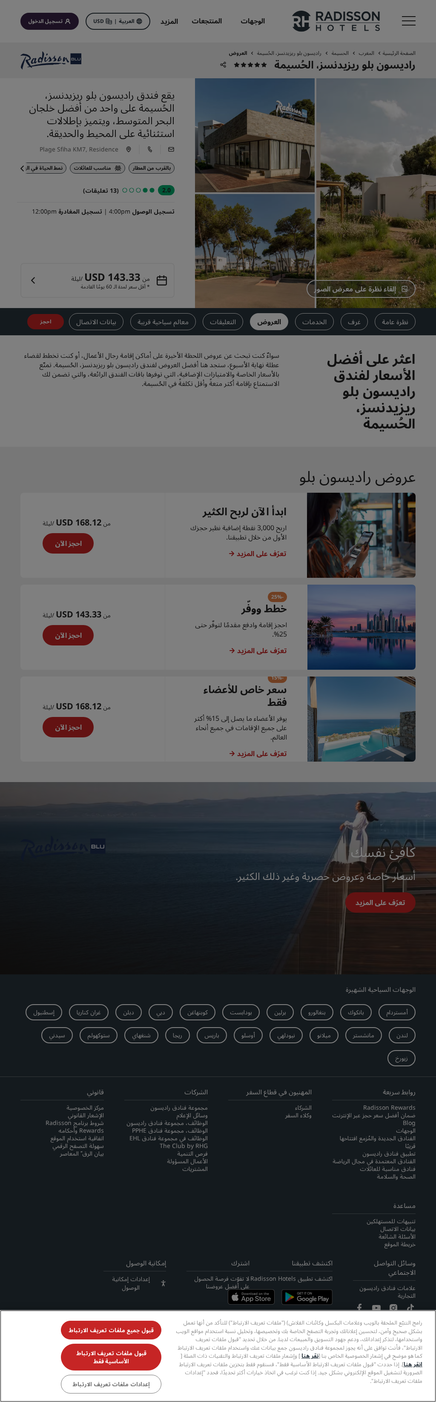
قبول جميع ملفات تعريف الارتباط (111, 1330)
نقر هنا (309, 1355)
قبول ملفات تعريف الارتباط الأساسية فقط (111, 1357)
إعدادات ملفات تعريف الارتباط (111, 1384)
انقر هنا (413, 1364)
